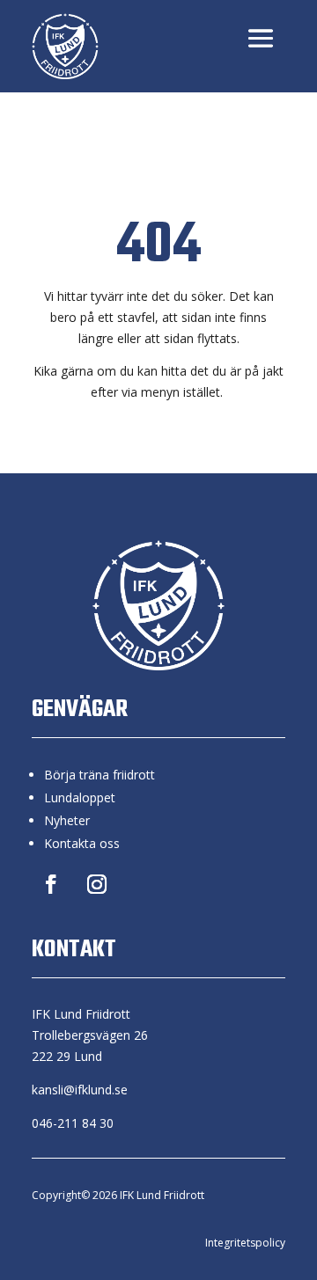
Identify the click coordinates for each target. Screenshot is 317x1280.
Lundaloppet (79, 797)
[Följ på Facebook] (51, 884)
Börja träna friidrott (99, 774)
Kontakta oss (82, 843)
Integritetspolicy (245, 1242)
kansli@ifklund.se (80, 1089)
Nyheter (67, 820)
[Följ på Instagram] (96, 884)
